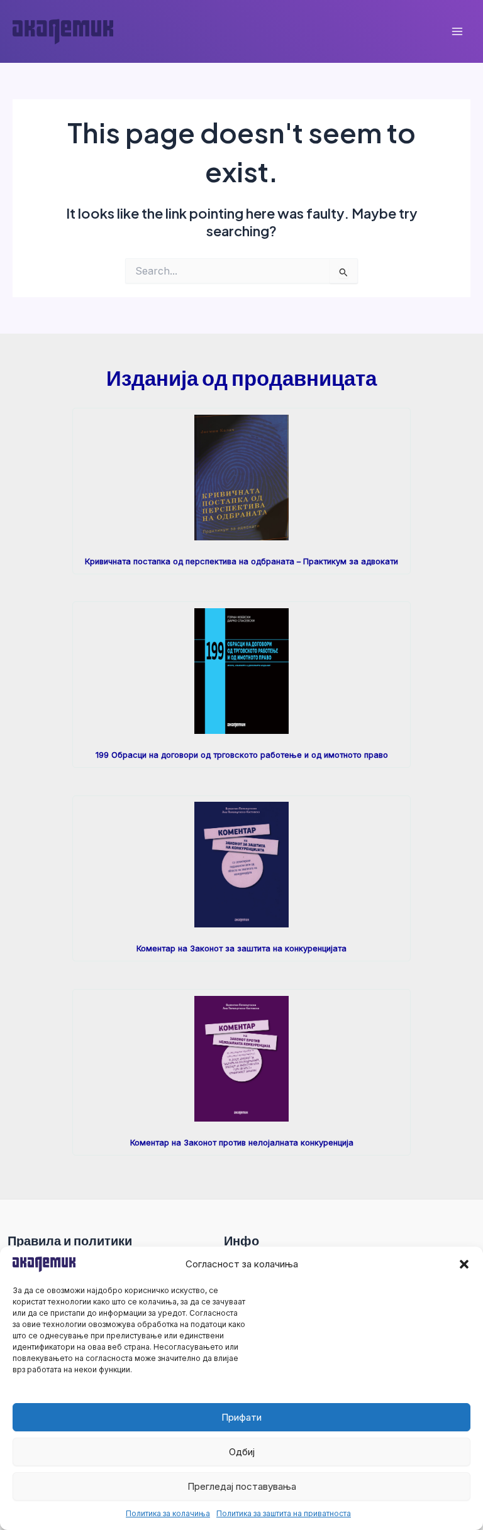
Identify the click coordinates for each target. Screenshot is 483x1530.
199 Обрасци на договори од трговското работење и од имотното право (242, 755)
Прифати (241, 1417)
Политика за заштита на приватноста (283, 1513)
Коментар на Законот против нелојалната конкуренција (241, 1142)
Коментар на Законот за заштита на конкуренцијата (241, 948)
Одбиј (242, 1452)
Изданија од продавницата (241, 377)
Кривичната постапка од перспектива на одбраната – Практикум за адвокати (241, 561)
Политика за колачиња (168, 1513)
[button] (464, 1264)
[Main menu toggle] (457, 31)
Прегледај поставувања (241, 1486)
